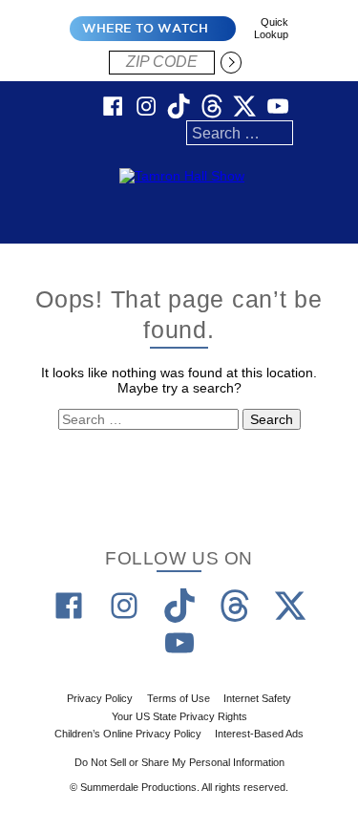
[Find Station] (231, 62)
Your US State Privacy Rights (179, 715)
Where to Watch (145, 28)
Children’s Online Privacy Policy (127, 733)
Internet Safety (257, 698)
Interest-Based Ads (259, 733)
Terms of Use (178, 698)
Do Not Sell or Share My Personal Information (179, 761)
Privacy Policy (100, 698)
